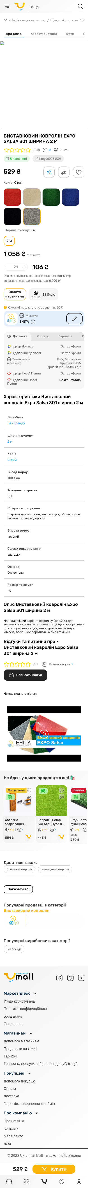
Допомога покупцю (19, 1081)
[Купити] (29, 837)
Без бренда (14, 949)
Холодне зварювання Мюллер (14, 822)
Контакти (11, 1128)
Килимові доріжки (54, 879)
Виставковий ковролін (21, 879)
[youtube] (81, 978)
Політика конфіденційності (26, 1008)
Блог (8, 1143)
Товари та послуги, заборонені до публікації (40, 1063)
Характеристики (44, 34)
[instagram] (70, 978)
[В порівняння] (29, 796)
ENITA (24, 322)
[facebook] (59, 978)
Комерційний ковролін (55, 869)
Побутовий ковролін (19, 869)
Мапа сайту (13, 1136)
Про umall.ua (14, 1120)
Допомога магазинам (21, 1041)
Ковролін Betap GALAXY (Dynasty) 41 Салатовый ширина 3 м (51, 822)
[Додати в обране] (78, 172)
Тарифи (10, 1056)
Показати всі (18, 889)
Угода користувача (19, 1001)
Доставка (11, 1095)
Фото (70, 34)
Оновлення (13, 1023)
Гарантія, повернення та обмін (29, 1103)
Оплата (10, 1088)
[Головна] (9, 1181)
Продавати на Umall (20, 1048)
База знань (13, 1016)
